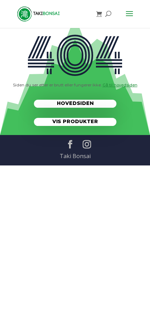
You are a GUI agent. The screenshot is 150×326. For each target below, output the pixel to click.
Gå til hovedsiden (120, 85)
